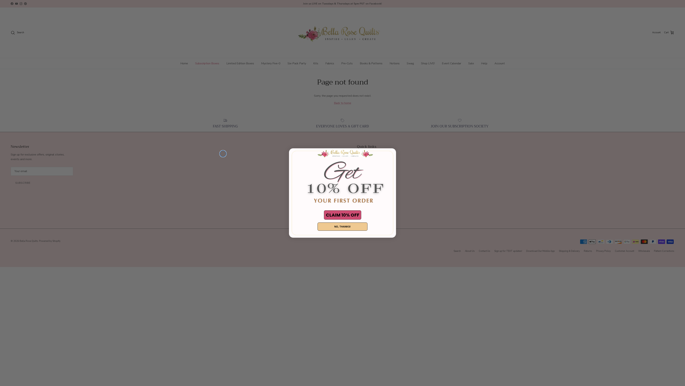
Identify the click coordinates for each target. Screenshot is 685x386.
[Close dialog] (223, 153)
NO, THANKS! (342, 226)
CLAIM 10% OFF (342, 215)
